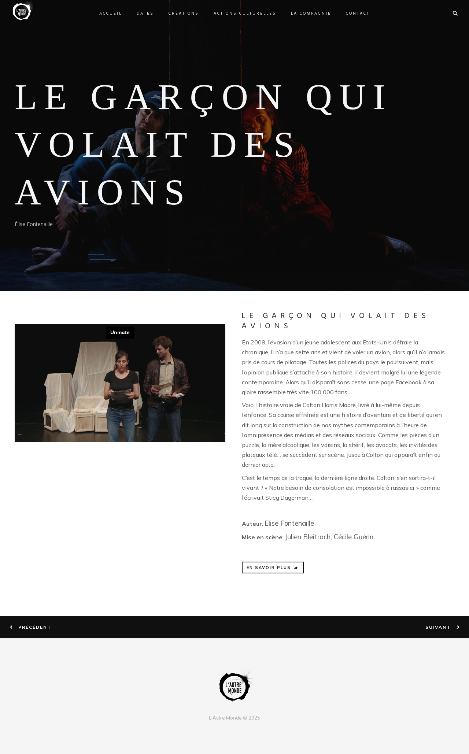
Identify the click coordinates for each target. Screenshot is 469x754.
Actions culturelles (245, 13)
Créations (184, 13)
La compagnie (311, 13)
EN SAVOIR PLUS (269, 567)
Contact (358, 13)
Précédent (34, 627)
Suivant (438, 627)
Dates (145, 13)
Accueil (110, 13)
